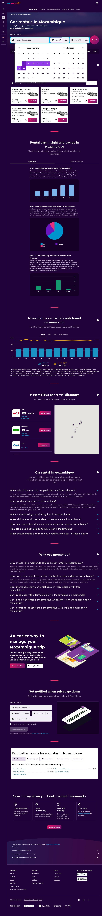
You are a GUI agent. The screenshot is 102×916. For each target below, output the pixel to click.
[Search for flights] (3, 9)
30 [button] (33, 78)
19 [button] (48, 68)
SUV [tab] (49, 334)
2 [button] (33, 59)
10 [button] (38, 63)
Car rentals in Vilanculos (62, 769)
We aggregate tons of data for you (24, 854)
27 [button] (19, 78)
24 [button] (38, 73)
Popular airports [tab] (32, 759)
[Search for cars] (3, 18)
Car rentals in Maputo (19, 769)
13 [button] (19, 68)
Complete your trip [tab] (63, 759)
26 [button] (48, 73)
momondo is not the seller (21, 850)
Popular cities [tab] (18, 759)
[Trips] (3, 32)
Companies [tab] (32, 161)
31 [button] (83, 78)
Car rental (12, 14)
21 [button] (24, 73)
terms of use (35, 733)
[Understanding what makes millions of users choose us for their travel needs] (98, 554)
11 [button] (43, 63)
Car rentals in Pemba (19, 774)
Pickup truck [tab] (63, 334)
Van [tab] (55, 334)
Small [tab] (43, 334)
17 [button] (38, 68)
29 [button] (28, 78)
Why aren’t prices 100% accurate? (24, 857)
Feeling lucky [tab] (78, 759)
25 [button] (43, 73)
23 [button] (33, 73)
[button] (3, 3)
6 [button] (19, 63)
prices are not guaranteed (53, 844)
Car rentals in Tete (18, 771)
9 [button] (33, 63)
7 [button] (23, 63)
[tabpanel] (54, 233)
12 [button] (48, 63)
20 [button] (19, 73)
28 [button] (24, 78)
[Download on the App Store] (82, 879)
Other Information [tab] (77, 161)
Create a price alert (84, 813)
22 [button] (28, 73)
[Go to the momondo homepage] (13, 3)
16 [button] (33, 68)
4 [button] (54, 63)
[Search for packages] (3, 22)
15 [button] (28, 68)
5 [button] (47, 59)
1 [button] (28, 59)
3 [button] (38, 59)
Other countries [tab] (47, 759)
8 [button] (28, 63)
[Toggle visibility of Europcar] (59, 244)
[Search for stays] (3, 13)
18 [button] (43, 68)
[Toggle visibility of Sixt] (43, 246)
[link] (32, 101)
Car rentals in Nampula (62, 771)
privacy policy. (45, 733)
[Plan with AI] (3, 26)
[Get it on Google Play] (82, 874)
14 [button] (24, 68)
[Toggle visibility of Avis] (43, 244)
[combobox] (15, 34)
